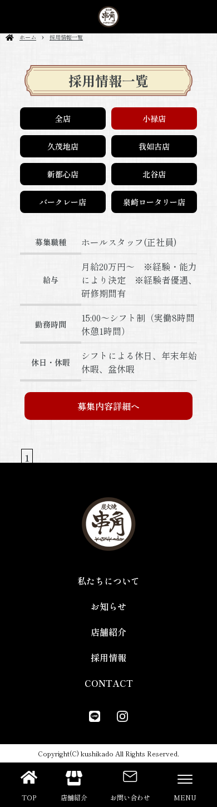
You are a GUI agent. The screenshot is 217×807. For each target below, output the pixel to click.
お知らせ (108, 606)
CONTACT (109, 683)
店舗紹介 (108, 631)
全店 (63, 118)
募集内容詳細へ (108, 406)
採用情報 (108, 657)
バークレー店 (63, 201)
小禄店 (154, 118)
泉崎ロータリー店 (154, 201)
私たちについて (108, 580)
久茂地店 (62, 146)
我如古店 (154, 146)
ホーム (27, 37)
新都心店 (62, 174)
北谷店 (154, 174)
